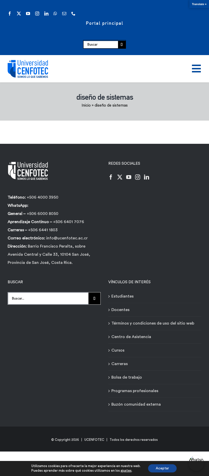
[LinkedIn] (146, 177)
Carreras (119, 364)
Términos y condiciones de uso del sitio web (152, 323)
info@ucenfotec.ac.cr (67, 238)
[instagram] (37, 13)
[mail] (64, 13)
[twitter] (19, 13)
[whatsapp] (55, 13)
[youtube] (28, 13)
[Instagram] (137, 177)
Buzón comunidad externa (136, 404)
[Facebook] (110, 177)
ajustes (126, 470)
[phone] (73, 13)
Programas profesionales (134, 391)
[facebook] (10, 13)
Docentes (120, 310)
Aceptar (162, 468)
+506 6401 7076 (68, 222)
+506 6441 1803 (43, 230)
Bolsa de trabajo (126, 377)
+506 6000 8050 (42, 214)
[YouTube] (128, 177)
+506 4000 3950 (42, 197)
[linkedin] (46, 13)
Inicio (86, 105)
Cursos (117, 350)
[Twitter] (119, 177)
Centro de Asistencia (131, 337)
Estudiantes (122, 296)
